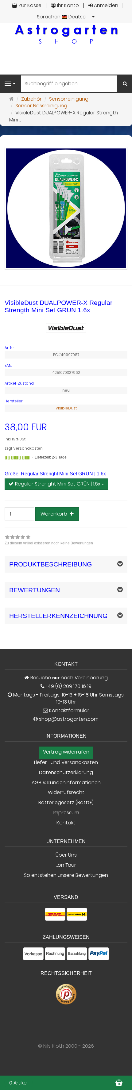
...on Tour (66, 865)
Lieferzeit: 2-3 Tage (51, 457)
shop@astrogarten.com (69, 719)
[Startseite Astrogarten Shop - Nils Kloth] (66, 33)
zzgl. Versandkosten (24, 448)
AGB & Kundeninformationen (66, 782)
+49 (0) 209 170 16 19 (68, 686)
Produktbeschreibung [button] (50, 564)
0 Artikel (18, 1082)
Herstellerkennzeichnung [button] (58, 615)
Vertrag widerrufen (66, 752)
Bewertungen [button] (34, 589)
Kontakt (66, 822)
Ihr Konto (67, 5)
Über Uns (66, 855)
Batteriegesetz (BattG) (66, 802)
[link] (49, 540)
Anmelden (105, 5)
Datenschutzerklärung (66, 772)
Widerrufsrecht (66, 792)
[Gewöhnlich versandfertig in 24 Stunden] (17, 457)
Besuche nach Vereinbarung (68, 677)
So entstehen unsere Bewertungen (66, 875)
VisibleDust (66, 408)
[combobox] (66, 17)
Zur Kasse (29, 5)
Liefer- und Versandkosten (66, 762)
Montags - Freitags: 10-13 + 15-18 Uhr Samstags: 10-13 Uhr (68, 698)
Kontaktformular (68, 710)
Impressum (66, 812)
